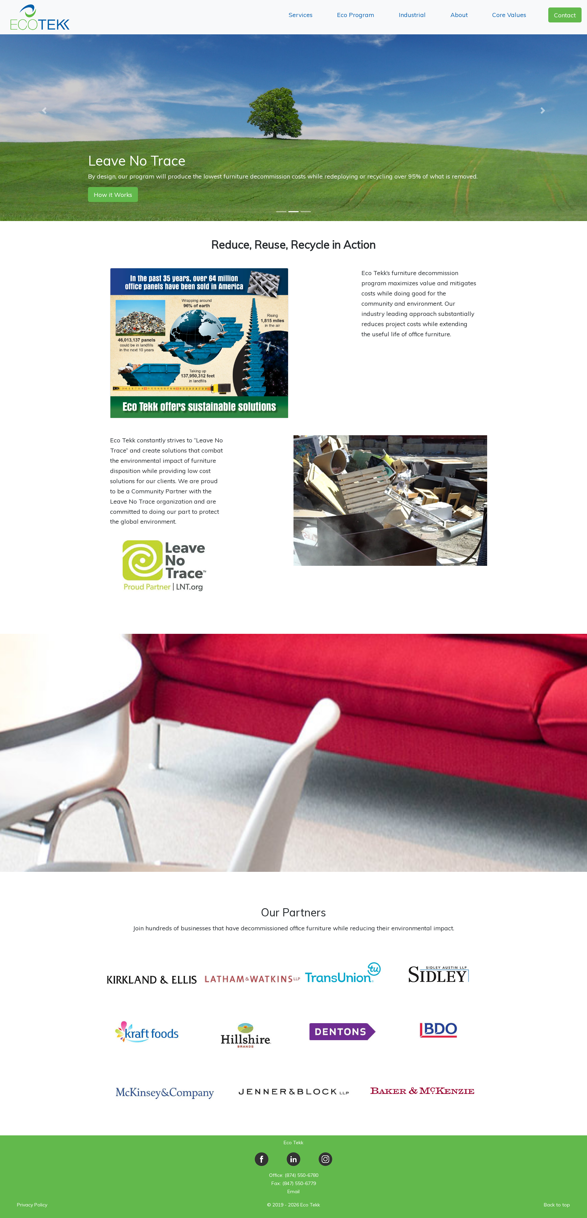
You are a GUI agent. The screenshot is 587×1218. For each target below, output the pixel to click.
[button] (44, 110)
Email (293, 1191)
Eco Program (355, 14)
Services (301, 14)
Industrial (412, 14)
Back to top (557, 1205)
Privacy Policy (32, 1205)
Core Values (509, 14)
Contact (565, 15)
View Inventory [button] (115, 194)
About (459, 14)
